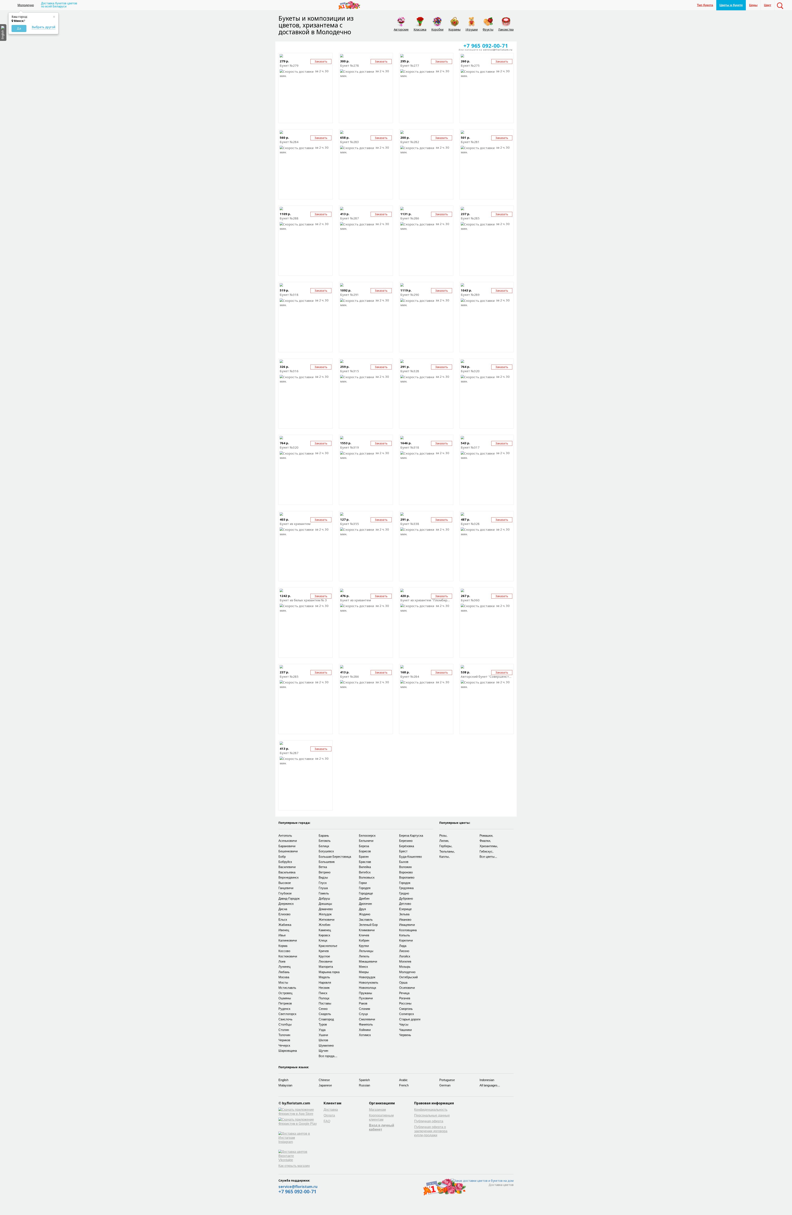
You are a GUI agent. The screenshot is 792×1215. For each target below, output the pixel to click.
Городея (364, 888)
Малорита (326, 966)
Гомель (324, 893)
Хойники (365, 1029)
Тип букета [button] (705, 5)
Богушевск (326, 851)
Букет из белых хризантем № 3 (303, 600)
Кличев (364, 935)
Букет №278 (349, 65)
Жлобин (324, 924)
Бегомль (325, 840)
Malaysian (285, 1085)
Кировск (324, 935)
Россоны (405, 1003)
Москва (283, 977)
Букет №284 (289, 142)
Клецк (323, 940)
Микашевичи (368, 961)
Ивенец (283, 930)
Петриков (285, 1003)
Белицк (324, 846)
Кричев (324, 951)
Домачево (326, 909)
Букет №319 (349, 447)
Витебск (365, 872)
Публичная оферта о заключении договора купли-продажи (430, 1131)
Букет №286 (409, 218)
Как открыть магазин (294, 1166)
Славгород (326, 1019)
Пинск (323, 993)
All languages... (490, 1085)
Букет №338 (409, 524)
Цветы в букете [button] (731, 5)
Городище (366, 893)
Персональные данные (432, 1115)
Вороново (406, 872)
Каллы (444, 856)
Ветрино (324, 872)
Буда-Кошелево (410, 856)
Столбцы (285, 1024)
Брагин (364, 856)
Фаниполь (366, 1024)
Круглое (324, 956)
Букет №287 (349, 218)
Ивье (282, 935)
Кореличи (406, 940)
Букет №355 (349, 524)
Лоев (281, 961)
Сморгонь (406, 1008)
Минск (363, 966)
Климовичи (367, 930)
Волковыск (367, 877)
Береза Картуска (411, 835)
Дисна (282, 909)
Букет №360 (470, 600)
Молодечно (26, 5)
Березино (405, 840)
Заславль (366, 919)
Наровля (325, 982)
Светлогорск (287, 1014)
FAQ (327, 1121)
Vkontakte (285, 1160)
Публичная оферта (428, 1121)
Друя (362, 909)
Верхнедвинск (288, 877)
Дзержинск (286, 903)
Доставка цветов (501, 1185)
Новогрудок (367, 977)
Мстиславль (287, 987)
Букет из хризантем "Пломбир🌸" (426, 600)
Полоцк (324, 998)
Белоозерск (367, 835)
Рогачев (404, 998)
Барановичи (286, 846)
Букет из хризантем (295, 524)
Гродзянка (406, 888)
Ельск (282, 919)
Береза (364, 846)
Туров (323, 1024)
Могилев (405, 961)
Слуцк (363, 1014)
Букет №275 (470, 65)
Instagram (285, 1142)
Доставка (331, 1109)
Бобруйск (285, 861)
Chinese (324, 1080)
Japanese (325, 1085)
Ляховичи (325, 961)
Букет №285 (470, 218)
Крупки (364, 945)
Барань (324, 835)
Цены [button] (753, 5)
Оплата (329, 1115)
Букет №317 (470, 447)
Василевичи (287, 867)
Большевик (327, 861)
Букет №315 (349, 371)
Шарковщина (287, 1050)
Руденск (284, 1008)
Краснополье (328, 945)
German (444, 1085)
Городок (404, 883)
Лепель (364, 956)
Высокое (284, 883)
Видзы (323, 877)
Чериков (284, 1040)
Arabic (403, 1080)
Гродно (404, 893)
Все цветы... (488, 856)
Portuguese (447, 1080)
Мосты (283, 982)
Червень (405, 1035)
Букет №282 (409, 142)
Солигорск (406, 1014)
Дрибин (364, 898)
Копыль (404, 935)
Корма (282, 945)
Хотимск (365, 1035)
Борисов (365, 851)
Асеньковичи (287, 840)
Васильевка (286, 872)
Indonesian (487, 1080)
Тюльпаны (446, 851)
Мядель (324, 977)
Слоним (364, 1008)
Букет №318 (289, 294)
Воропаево (406, 877)
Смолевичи (367, 1019)
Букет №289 (470, 294)
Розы (443, 835)
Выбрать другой (43, 27)
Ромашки (486, 835)
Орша (403, 982)
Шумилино (326, 1045)
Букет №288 (289, 218)
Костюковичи (287, 956)
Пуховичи (366, 998)
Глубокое (285, 893)
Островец (285, 993)
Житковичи (326, 919)
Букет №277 (409, 65)
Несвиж (324, 987)
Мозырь (404, 966)
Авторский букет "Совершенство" (487, 676)
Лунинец (284, 966)
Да (19, 28)
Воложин (405, 867)
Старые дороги (409, 1019)
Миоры (364, 972)
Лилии (443, 840)
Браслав (365, 861)
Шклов (323, 1040)
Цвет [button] (767, 5)
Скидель (325, 1014)
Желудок (325, 914)
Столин (283, 1029)
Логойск (404, 956)
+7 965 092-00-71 (297, 1191)
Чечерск (284, 1045)
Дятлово (405, 903)
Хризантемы (488, 846)
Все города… (328, 1056)
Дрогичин (365, 903)
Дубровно (406, 898)
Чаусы (403, 1024)
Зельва (404, 914)
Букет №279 (289, 65)
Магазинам (377, 1109)
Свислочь (285, 1019)
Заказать (501, 61)
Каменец (325, 930)
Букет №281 (470, 142)
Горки (363, 883)
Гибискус (486, 851)
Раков (363, 1003)
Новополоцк (367, 987)
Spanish (364, 1080)
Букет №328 (409, 371)
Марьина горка (329, 972)
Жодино (364, 914)
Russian (364, 1085)
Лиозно (404, 951)
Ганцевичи (285, 888)
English (283, 1080)
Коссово (284, 951)
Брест (403, 851)
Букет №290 (409, 294)
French (404, 1085)
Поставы (325, 1003)
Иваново (405, 919)
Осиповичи (407, 987)
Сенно (323, 1008)
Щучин (323, 1050)
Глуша (323, 888)
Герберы (445, 846)
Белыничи (366, 840)
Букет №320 (470, 371)
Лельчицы (366, 951)
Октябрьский (408, 977)
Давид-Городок (289, 898)
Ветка (323, 867)
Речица (404, 993)
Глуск (323, 883)
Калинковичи (287, 940)
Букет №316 (289, 371)
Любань (284, 972)
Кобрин (364, 940)
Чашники (405, 1029)
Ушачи (323, 1035)
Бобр (282, 856)
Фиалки (485, 840)
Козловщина (408, 930)
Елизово (284, 914)
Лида (402, 945)
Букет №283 (349, 142)
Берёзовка (406, 846)
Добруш (324, 898)
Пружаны (365, 993)
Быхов (403, 861)
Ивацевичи (407, 924)
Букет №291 (349, 294)
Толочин (284, 1035)
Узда (322, 1029)
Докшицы (325, 903)
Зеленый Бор (368, 924)
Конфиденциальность (430, 1109)
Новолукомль (368, 982)
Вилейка (365, 867)
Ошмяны (284, 998)
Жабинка (284, 924)
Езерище (405, 909)
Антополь (285, 835)
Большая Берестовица (335, 856)
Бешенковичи (288, 851)
